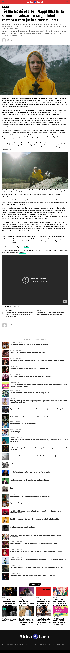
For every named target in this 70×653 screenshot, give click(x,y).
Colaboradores (19, 644)
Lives (49, 644)
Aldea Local (10, 644)
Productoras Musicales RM (60, 644)
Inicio (3, 644)
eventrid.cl (22, 253)
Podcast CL (35, 644)
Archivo (28, 644)
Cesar (16, 41)
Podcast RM (43, 644)
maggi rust (16, 306)
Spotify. (26, 247)
